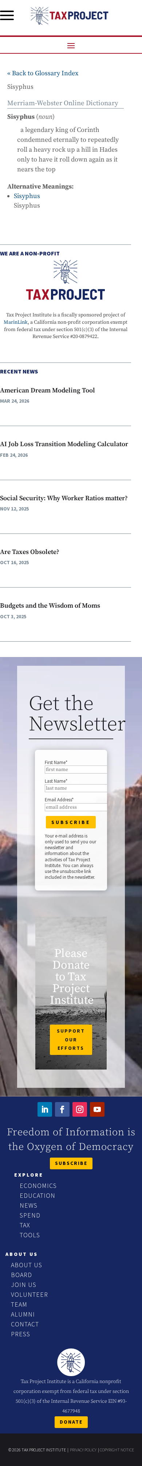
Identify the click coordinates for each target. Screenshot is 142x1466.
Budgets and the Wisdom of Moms (50, 605)
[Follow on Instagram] (79, 1109)
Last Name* (56, 781)
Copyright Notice (117, 1449)
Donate (71, 1421)
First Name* (56, 762)
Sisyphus (27, 196)
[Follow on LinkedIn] (45, 1109)
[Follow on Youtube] (97, 1109)
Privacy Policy (83, 1449)
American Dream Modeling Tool (47, 390)
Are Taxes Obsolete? (29, 552)
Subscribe (71, 1163)
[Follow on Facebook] (62, 1109)
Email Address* (59, 800)
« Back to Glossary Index (42, 73)
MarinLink (16, 322)
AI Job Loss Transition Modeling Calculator (64, 444)
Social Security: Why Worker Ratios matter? (64, 498)
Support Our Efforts (71, 1040)
